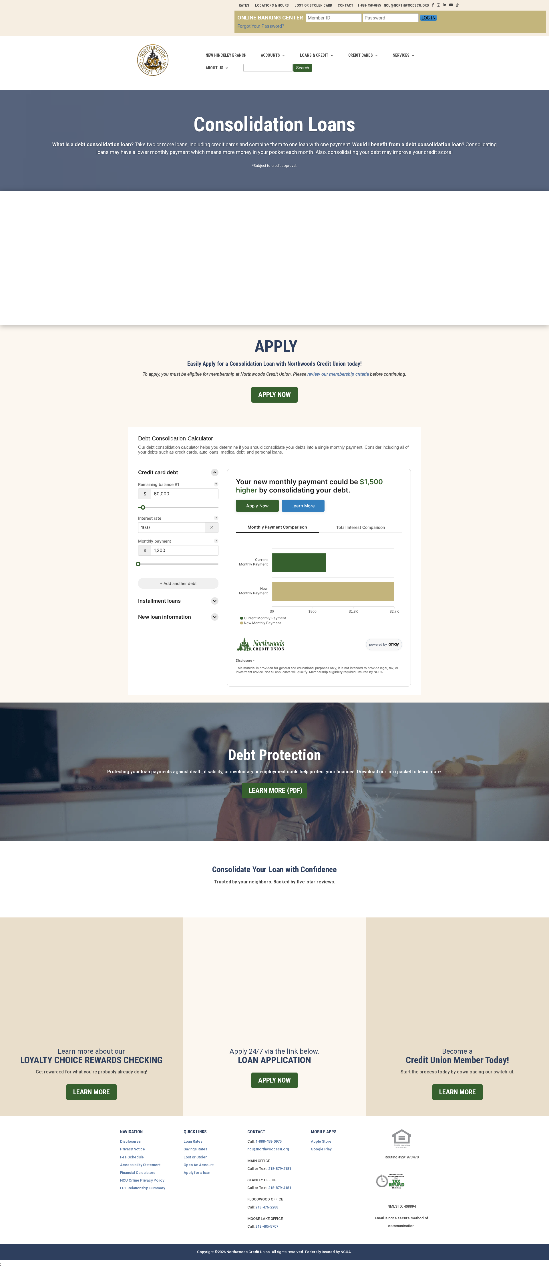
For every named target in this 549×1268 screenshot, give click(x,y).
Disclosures (130, 1141)
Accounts (270, 55)
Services (401, 55)
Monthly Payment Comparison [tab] (277, 527)
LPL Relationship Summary (142, 1188)
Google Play (321, 1149)
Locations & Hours (272, 5)
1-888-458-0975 (268, 1141)
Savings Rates (195, 1149)
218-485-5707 (266, 1226)
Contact (345, 5)
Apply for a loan (197, 1172)
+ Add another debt (178, 583)
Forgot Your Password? (260, 26)
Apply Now (274, 395)
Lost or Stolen (195, 1157)
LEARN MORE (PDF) (276, 790)
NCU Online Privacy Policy (142, 1180)
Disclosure (244, 660)
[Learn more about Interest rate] (216, 518)
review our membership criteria (337, 374)
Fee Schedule (132, 1157)
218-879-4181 (279, 1168)
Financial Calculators (137, 1172)
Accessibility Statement (140, 1165)
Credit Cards (360, 55)
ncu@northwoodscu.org (268, 1149)
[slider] (143, 507)
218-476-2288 (266, 1207)
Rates (244, 5)
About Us (214, 68)
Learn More (91, 1092)
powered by (378, 644)
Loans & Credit (314, 55)
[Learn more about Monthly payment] (216, 541)
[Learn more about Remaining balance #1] (216, 485)
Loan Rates (193, 1141)
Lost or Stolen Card (313, 5)
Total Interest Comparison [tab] (360, 527)
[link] (257, 506)
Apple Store (321, 1141)
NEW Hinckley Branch (226, 55)
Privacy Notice (132, 1149)
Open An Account (199, 1165)
